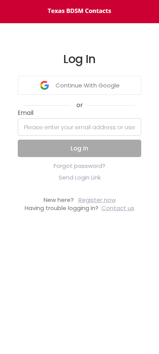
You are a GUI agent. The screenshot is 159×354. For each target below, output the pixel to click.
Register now (97, 200)
